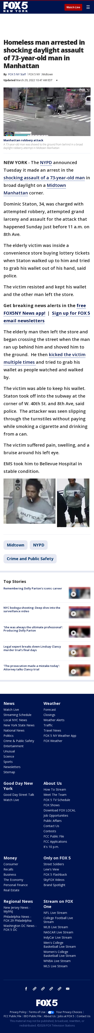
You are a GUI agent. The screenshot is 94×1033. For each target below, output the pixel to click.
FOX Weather (53, 741)
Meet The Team (55, 795)
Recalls (8, 869)
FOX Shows (52, 805)
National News (13, 730)
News (8, 703)
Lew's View (51, 869)
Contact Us (51, 826)
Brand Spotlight (54, 885)
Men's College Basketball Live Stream (60, 945)
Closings (49, 715)
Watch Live (73, 7)
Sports (8, 762)
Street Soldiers (54, 864)
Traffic (48, 725)
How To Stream (55, 789)
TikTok (42, 988)
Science (8, 756)
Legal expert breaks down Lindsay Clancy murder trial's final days (32, 648)
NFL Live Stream (55, 913)
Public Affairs (53, 821)
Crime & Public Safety (18, 741)
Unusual (9, 751)
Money (10, 857)
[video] (80, 593)
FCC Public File (54, 836)
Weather (52, 703)
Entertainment (13, 746)
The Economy (13, 880)
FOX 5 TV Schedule (57, 800)
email (67, 988)
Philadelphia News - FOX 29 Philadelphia (17, 919)
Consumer (10, 864)
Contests (50, 831)
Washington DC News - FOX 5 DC (20, 928)
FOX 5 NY (34, 74)
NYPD (46, 162)
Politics (8, 736)
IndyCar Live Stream (58, 937)
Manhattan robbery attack (23, 140)
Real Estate (11, 890)
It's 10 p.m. (51, 847)
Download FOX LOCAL (60, 810)
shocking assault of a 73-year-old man (44, 178)
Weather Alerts (54, 720)
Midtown (47, 74)
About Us (53, 783)
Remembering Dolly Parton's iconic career (32, 588)
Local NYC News (15, 720)
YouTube (51, 988)
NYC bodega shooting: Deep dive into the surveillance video (31, 609)
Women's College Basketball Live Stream (60, 954)
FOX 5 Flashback (55, 874)
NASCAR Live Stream (58, 932)
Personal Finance (15, 885)
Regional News (18, 901)
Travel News (52, 730)
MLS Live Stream (56, 966)
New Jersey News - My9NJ (16, 909)
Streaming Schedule (17, 715)
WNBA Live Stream (57, 961)
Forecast (50, 709)
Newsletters (12, 767)
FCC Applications (55, 841)
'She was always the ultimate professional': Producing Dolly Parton (33, 629)
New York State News (19, 725)
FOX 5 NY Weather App (60, 736)
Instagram (34, 988)
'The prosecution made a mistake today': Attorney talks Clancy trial (31, 667)
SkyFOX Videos (54, 880)
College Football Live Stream (58, 920)
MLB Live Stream (56, 927)
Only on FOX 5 (57, 857)
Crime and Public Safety (30, 558)
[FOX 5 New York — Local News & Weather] (16, 7)
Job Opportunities (56, 815)
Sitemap (9, 772)
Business (9, 874)
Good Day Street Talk (18, 795)
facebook (26, 988)
